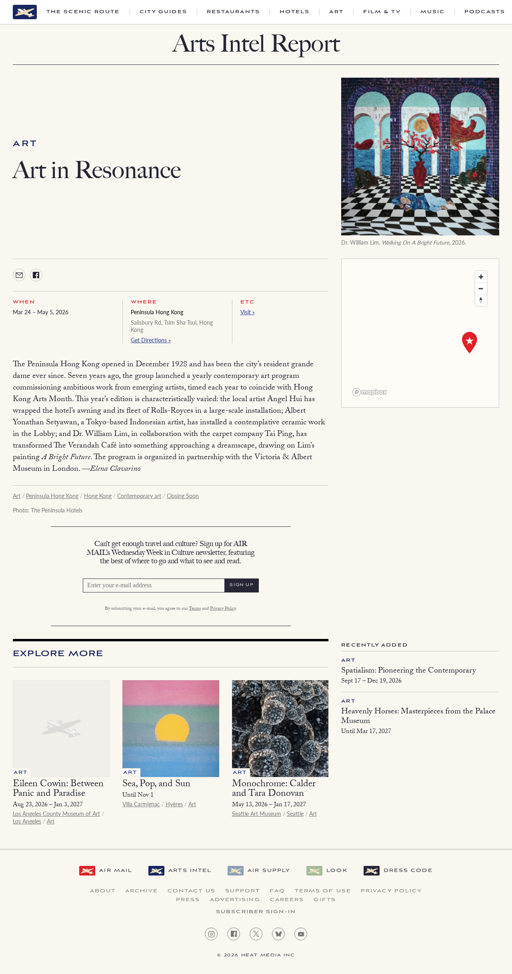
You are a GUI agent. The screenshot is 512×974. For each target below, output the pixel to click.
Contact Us (192, 891)
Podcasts (484, 12)
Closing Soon (183, 496)
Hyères (174, 804)
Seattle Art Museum (256, 813)
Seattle (295, 813)
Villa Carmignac (141, 804)
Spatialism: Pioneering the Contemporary (408, 671)
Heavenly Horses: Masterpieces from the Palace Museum (418, 717)
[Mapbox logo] (369, 392)
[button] (469, 342)
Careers (287, 900)
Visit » (247, 312)
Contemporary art (139, 496)
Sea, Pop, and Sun (156, 785)
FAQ (277, 891)
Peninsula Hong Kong (157, 312)
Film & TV (382, 12)
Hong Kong (98, 496)
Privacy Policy (223, 609)
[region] (420, 333)
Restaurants (233, 12)
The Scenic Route (83, 12)
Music (432, 12)
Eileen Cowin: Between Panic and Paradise (58, 790)
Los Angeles (27, 821)
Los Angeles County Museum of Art (56, 813)
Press (188, 900)
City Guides (163, 12)
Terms (195, 609)
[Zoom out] (481, 288)
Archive (141, 891)
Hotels (295, 12)
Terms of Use (323, 891)
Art (336, 12)
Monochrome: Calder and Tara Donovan (274, 790)
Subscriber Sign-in (256, 912)
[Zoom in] (481, 277)
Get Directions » (151, 340)
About (103, 891)
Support (242, 891)
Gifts (325, 900)
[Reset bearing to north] (481, 300)
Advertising (235, 900)
